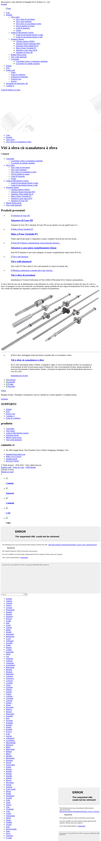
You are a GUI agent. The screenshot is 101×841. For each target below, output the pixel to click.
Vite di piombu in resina (25, 26)
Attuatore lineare (17, 39)
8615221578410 (12, 461)
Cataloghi (10, 503)
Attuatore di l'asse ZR (24, 52)
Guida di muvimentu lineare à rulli (29, 37)
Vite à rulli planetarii (19, 57)
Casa (8, 13)
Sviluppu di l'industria (19, 77)
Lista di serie (23, 376)
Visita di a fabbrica (18, 75)
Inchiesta (4, 399)
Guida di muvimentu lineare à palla (29, 35)
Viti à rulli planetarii (21, 261)
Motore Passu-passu (18, 55)
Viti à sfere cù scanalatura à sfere (27, 360)
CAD (8, 513)
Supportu (10, 493)
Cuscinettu (15, 59)
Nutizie (9, 66)
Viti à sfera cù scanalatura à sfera (28, 24)
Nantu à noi (10, 70)
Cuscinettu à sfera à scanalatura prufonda (32, 61)
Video (13, 72)
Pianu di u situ (18, 467)
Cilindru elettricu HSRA (25, 41)
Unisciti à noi (16, 79)
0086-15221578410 (13, 456)
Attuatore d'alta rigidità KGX (27, 46)
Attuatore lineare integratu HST (28, 44)
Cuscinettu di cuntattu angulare (28, 63)
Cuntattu (10, 483)
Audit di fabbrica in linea (10, 90)
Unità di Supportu (23, 28)
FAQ (8, 68)
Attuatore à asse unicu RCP (26, 50)
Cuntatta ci (10, 86)
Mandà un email (7, 472)
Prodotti (9, 15)
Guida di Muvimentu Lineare (22, 32)
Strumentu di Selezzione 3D (17, 83)
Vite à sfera (15, 17)
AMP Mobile (30, 467)
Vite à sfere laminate (24, 21)
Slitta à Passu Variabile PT (26, 48)
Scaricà (14, 81)
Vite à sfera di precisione (25, 19)
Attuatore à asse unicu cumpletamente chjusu (33, 248)
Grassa (18, 30)
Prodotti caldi (6, 467)
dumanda (14, 376)
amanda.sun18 (11, 459)
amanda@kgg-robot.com (15, 454)
